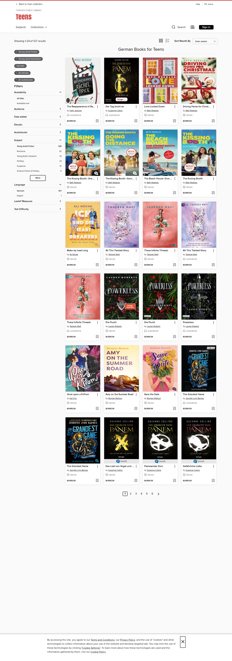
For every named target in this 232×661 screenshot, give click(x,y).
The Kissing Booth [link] (193, 178)
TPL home (208, 4)
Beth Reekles (153, 110)
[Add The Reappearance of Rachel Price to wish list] (97, 121)
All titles (20, 98)
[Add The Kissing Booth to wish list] (213, 193)
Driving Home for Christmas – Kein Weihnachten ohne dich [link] (197, 106)
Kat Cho (73, 398)
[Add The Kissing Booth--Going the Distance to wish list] (136, 193)
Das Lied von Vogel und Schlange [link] (120, 466)
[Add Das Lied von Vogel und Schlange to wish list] (136, 481)
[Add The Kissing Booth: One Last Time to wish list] (97, 193)
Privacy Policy (127, 639)
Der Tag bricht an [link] (115, 106)
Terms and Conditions (103, 639)
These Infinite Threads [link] (156, 250)
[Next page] (158, 494)
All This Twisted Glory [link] (117, 250)
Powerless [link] (188, 322)
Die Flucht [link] (111, 322)
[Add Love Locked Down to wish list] (174, 121)
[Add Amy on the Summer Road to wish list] (136, 409)
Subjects (21, 27)
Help (198, 4)
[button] (178, 28)
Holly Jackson (76, 110)
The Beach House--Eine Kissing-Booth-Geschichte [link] (158, 178)
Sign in (206, 27)
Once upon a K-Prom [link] (78, 394)
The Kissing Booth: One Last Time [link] (81, 178)
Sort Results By (182, 41)
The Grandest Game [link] (193, 394)
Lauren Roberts (115, 326)
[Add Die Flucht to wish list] (136, 337)
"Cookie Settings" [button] (90, 647)
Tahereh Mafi (114, 254)
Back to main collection (30, 4)
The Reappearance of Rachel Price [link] (81, 106)
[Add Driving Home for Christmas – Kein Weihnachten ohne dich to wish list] (213, 121)
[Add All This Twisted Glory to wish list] (136, 265)
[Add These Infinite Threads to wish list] (174, 265)
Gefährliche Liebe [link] (192, 466)
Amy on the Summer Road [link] (119, 394)
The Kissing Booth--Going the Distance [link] (120, 178)
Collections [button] (38, 27)
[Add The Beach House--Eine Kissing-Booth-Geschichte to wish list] (174, 193)
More (38, 178)
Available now (23, 103)
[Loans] (192, 28)
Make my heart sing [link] (77, 250)
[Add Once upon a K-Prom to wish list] (97, 409)
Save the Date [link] (151, 394)
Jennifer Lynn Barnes (195, 398)
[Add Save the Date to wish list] (174, 409)
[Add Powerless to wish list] (213, 337)
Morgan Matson (115, 398)
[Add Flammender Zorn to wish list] (174, 481)
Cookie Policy (98, 651)
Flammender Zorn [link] (153, 466)
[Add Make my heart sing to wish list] (97, 265)
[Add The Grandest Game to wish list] (213, 409)
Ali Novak (74, 254)
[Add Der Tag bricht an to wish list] (136, 121)
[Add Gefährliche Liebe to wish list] (213, 481)
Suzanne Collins (115, 110)
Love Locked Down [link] (154, 106)
